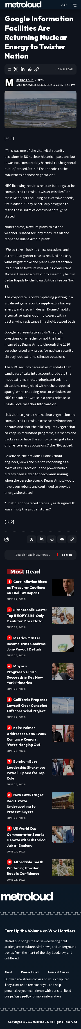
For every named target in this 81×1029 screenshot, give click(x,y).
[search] (56, 5)
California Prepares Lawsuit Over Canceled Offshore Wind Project (27, 705)
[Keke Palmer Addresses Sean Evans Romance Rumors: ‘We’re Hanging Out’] (63, 733)
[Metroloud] (23, 4)
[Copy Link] (36, 69)
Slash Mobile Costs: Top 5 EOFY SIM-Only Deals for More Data (27, 615)
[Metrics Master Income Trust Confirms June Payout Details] (63, 643)
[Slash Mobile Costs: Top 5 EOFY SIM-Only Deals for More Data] (63, 615)
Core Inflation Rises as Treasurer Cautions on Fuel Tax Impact (27, 587)
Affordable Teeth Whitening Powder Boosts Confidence (25, 867)
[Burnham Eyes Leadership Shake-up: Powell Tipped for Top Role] (63, 767)
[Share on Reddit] (29, 69)
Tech (40, 80)
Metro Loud (25, 80)
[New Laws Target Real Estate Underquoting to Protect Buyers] (63, 800)
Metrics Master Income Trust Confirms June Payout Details (26, 643)
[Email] (61, 539)
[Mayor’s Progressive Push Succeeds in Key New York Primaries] (63, 671)
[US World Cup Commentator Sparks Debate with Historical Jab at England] (63, 834)
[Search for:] (34, 555)
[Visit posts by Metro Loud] (9, 82)
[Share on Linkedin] (22, 69)
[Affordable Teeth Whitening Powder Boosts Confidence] (63, 867)
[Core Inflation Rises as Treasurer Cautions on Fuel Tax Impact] (63, 587)
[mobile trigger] (72, 5)
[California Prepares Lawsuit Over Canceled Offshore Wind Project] (63, 705)
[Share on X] (15, 69)
